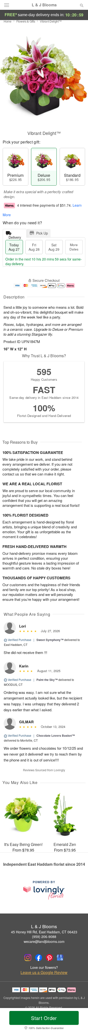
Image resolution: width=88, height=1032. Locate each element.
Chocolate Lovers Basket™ (55, 735)
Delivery (15, 236)
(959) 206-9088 (44, 936)
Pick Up (42, 233)
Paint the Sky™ (47, 679)
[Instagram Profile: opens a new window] (27, 957)
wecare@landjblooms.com (44, 941)
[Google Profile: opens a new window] (60, 957)
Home (7, 21)
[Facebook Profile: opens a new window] (38, 957)
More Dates (73, 246)
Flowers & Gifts (25, 21)
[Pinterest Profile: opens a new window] (49, 957)
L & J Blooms (44, 5)
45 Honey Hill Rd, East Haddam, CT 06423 (44, 931)
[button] (77, 1021)
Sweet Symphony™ (50, 640)
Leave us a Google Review (44, 972)
